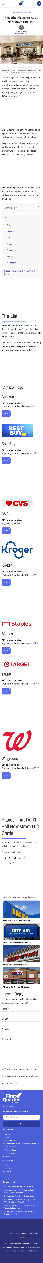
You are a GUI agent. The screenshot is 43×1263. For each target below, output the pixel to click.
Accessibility (10, 1153)
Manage (8, 1168)
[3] (34, 405)
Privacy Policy (10, 1147)
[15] (23, 857)
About (7, 1134)
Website (5, 1029)
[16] (14, 863)
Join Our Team (11, 1156)
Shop (6, 413)
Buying (29, 12)
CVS (8, 237)
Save (7, 1178)
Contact (8, 1137)
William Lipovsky (21, 31)
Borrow (8, 1171)
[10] (36, 643)
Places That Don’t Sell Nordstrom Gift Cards (20, 272)
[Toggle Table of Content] (38, 207)
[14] (37, 767)
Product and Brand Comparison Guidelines (22, 1143)
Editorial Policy (34, 72)
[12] (37, 683)
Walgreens (11, 262)
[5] (36, 453)
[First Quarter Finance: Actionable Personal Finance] (21, 3)
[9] (34, 643)
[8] (36, 574)
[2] (21, 95)
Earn (7, 1165)
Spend (18, 12)
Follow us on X (9, 1106)
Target (9, 256)
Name (5, 1008)
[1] (19, 95)
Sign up (21, 1124)
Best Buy (11, 231)
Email (5, 1018)
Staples (10, 250)
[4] (34, 453)
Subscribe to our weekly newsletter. (21, 1076)
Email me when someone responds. (21, 1069)
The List (7, 217)
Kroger (10, 244)
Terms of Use (10, 1150)
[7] (34, 574)
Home (13, 12)
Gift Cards (23, 12)
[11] (35, 683)
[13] (35, 767)
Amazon (10, 225)
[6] (19, 523)
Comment (7, 1039)
